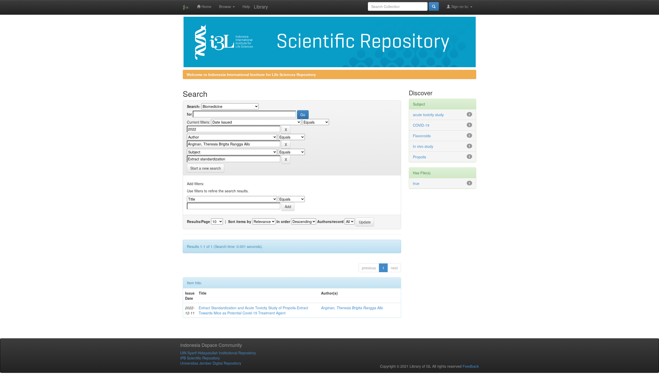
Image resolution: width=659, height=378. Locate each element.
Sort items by (239, 221)
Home (206, 6)
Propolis (419, 156)
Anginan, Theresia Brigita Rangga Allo (352, 307)
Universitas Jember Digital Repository (210, 363)
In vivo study (423, 146)
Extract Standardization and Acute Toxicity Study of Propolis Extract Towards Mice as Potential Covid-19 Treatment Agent (253, 310)
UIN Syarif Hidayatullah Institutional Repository (218, 352)
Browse (225, 6)
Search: (193, 106)
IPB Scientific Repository (200, 357)
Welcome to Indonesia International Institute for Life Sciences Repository (251, 74)
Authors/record (330, 221)
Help (246, 6)
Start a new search (205, 168)
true (416, 183)
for (189, 114)
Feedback (471, 366)
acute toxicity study (428, 114)
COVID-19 (421, 125)
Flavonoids (422, 135)
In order (283, 221)
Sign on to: (460, 6)
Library (261, 6)
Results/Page (198, 221)
